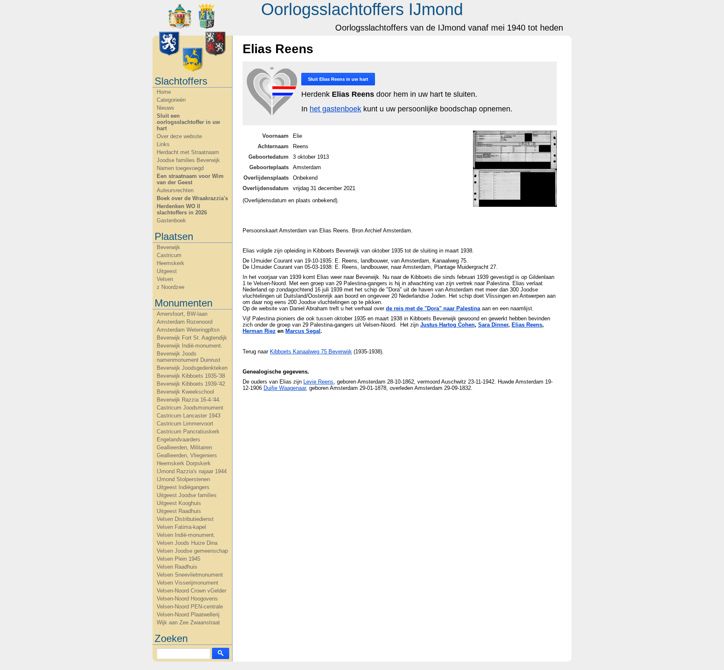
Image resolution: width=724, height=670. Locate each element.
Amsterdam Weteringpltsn (188, 330)
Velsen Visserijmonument (187, 583)
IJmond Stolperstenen (183, 479)
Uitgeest (167, 271)
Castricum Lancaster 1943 (188, 415)
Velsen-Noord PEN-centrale (190, 606)
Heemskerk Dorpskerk (184, 463)
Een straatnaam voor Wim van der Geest (190, 179)
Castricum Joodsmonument (190, 408)
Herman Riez (259, 331)
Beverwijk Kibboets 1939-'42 (191, 384)
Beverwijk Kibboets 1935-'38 (191, 376)
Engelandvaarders (178, 439)
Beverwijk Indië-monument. (189, 346)
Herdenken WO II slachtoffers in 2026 (182, 209)
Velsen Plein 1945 (178, 559)
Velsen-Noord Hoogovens (187, 598)
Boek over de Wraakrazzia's (192, 198)
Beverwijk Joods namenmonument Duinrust (188, 356)
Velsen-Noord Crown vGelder (191, 591)
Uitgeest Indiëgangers (183, 487)
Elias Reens (527, 325)
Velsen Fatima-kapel (181, 527)
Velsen (165, 279)
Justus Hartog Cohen (447, 325)
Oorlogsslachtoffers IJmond (362, 9)
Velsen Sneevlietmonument (190, 575)
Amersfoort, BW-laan (182, 314)
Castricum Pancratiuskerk (188, 431)
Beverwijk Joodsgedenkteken (192, 368)
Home (164, 92)
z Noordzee (170, 287)
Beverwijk (168, 247)
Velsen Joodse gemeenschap (192, 551)
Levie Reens (318, 382)
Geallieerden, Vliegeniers (187, 455)
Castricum (169, 255)
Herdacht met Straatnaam (188, 152)
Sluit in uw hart (338, 79)
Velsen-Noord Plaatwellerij (188, 614)
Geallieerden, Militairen (184, 447)
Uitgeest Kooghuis (179, 503)
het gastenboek (335, 109)
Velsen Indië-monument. (186, 535)
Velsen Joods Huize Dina (187, 543)
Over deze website (179, 136)
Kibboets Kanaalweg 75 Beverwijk (311, 351)
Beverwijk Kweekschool (185, 392)
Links (163, 144)
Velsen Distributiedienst (185, 519)
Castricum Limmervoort (185, 423)
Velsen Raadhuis (177, 567)
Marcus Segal (303, 331)
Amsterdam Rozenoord (184, 322)
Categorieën (171, 100)
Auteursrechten (175, 190)
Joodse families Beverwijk (188, 160)
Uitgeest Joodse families (187, 495)
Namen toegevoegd (180, 168)
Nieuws (165, 108)
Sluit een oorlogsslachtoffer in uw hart (188, 122)
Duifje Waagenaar (285, 388)
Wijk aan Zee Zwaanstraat (188, 622)
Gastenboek (171, 220)
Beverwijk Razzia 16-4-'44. (189, 400)
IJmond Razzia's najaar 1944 (192, 471)
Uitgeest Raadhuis (179, 511)
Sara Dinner (493, 325)
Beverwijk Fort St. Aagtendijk (192, 338)
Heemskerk (170, 263)
